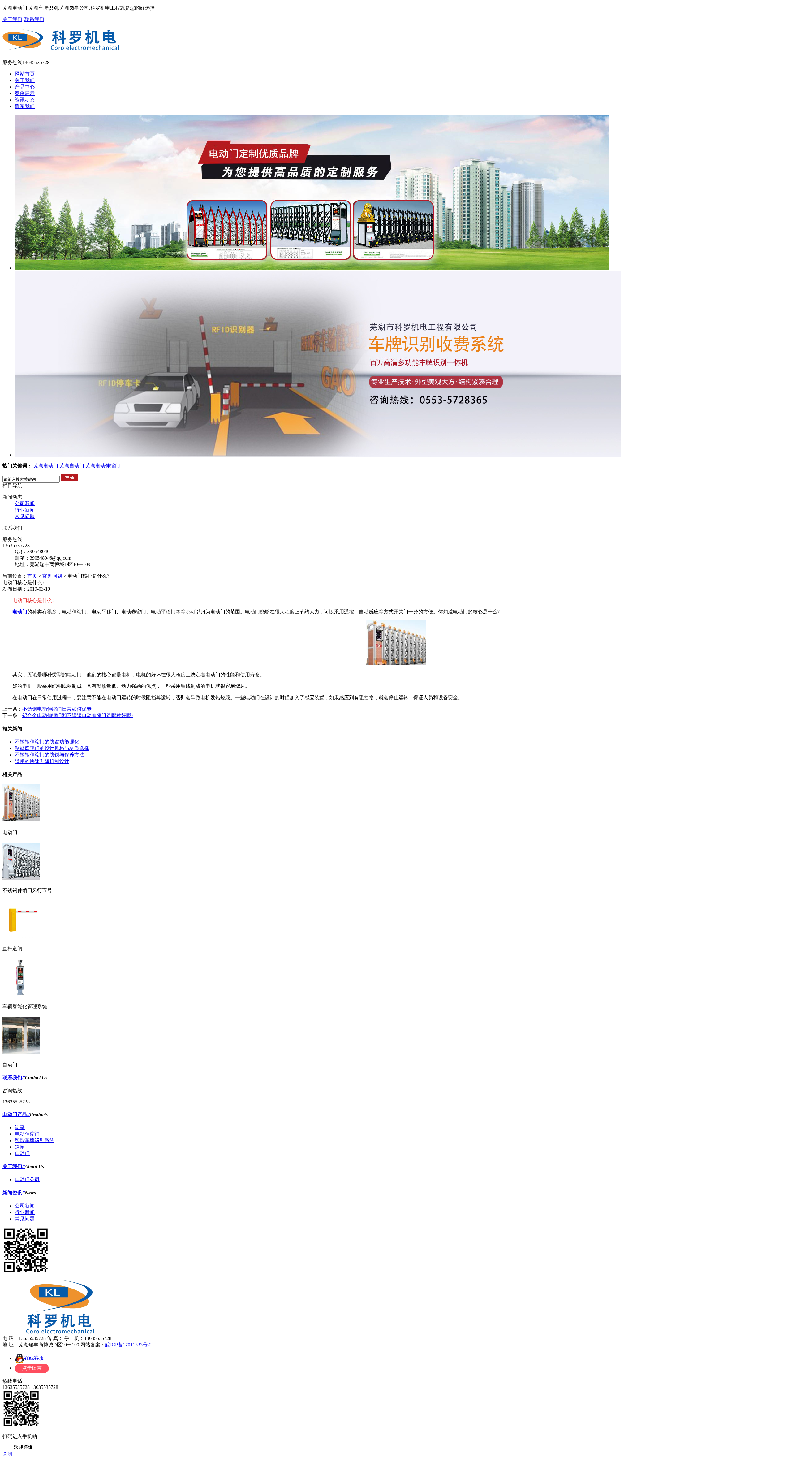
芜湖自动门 (71, 465)
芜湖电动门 (45, 465)
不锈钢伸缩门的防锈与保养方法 (49, 754)
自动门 (22, 1153)
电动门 (19, 611)
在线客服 (34, 1358)
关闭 (7, 1454)
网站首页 (25, 73)
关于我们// (13, 1166)
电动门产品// (16, 1114)
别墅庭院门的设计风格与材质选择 (52, 748)
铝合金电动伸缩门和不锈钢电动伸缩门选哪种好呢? (77, 715)
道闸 (20, 1147)
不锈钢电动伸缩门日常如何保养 (57, 709)
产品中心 (25, 86)
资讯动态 (25, 99)
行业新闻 (25, 510)
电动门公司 (27, 1179)
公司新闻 (25, 503)
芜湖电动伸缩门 (102, 465)
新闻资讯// (13, 1192)
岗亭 (20, 1127)
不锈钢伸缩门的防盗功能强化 (47, 741)
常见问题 (25, 516)
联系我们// (13, 1077)
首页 (32, 575)
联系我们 (34, 19)
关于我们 (12, 19)
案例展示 (25, 93)
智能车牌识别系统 (34, 1140)
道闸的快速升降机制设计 (42, 761)
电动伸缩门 (27, 1134)
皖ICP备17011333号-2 (128, 1344)
